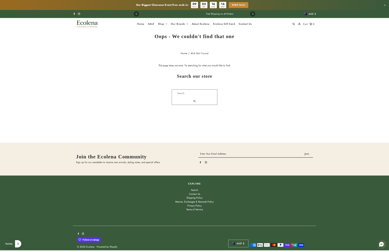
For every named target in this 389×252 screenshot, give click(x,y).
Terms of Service (194, 209)
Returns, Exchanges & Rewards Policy (194, 201)
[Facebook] (74, 14)
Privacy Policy (194, 205)
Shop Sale (238, 4)
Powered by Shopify (107, 247)
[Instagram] (78, 14)
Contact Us (194, 194)
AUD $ (312, 14)
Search (194, 190)
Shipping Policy (194, 198)
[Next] (252, 14)
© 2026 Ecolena (86, 247)
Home (184, 53)
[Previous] (136, 14)
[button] (381, 244)
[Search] (294, 24)
